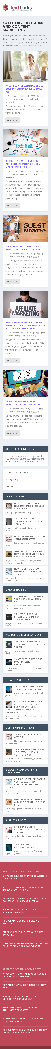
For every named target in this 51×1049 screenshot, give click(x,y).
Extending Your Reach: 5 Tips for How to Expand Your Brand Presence (24, 899)
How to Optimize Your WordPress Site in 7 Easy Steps (28, 572)
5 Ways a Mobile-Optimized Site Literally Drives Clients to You (29, 752)
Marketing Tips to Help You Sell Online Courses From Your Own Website (25, 944)
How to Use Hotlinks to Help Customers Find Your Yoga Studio (29, 506)
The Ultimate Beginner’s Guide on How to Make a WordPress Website (25, 1031)
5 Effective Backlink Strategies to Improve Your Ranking (27, 617)
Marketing (28, 174)
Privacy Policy (12, 479)
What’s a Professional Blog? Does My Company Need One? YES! (24, 88)
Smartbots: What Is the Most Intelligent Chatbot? (28, 662)
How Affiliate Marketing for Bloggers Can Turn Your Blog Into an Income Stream (25, 325)
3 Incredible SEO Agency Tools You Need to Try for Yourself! (30, 644)
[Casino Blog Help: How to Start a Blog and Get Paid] (25, 383)
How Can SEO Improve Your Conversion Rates (29, 537)
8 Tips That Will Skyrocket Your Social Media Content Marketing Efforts (23, 164)
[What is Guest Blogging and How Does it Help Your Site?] (25, 228)
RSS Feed (9, 486)
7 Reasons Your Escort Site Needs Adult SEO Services (22, 911)
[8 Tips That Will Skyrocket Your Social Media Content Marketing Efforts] (25, 143)
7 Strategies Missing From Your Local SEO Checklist (29, 688)
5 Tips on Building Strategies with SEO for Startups (28, 830)
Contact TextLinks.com (16, 472)
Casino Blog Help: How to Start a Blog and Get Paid (22, 403)
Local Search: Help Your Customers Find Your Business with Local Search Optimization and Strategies (23, 707)
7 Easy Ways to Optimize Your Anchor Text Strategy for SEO (24, 975)
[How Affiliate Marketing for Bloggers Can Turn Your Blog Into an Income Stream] (25, 304)
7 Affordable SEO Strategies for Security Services (28, 521)
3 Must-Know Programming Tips (24, 846)
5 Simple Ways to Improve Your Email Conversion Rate (28, 599)
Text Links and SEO (15, 96)
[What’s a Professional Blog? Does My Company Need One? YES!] (25, 66)
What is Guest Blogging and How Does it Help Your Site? (24, 248)
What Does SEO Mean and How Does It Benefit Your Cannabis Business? (29, 554)
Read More (13, 120)
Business (28, 99)
